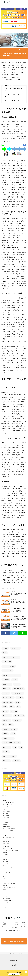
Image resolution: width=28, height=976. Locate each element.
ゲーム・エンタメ (7, 670)
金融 (15, 747)
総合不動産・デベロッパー (10, 729)
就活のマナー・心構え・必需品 (11, 850)
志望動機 (5, 852)
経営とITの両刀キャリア (12, 100)
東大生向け (6, 817)
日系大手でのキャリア (9, 806)
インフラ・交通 (7, 661)
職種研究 (6, 824)
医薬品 (4, 706)
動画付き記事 (6, 841)
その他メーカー (15, 648)
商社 (18, 706)
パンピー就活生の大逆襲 (9, 828)
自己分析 (6, 902)
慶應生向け (6, 815)
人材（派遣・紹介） (17, 693)
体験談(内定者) (6, 826)
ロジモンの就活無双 (8, 830)
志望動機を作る (7, 854)
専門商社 (5, 711)
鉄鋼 (21, 747)
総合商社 (5, 733)
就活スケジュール (8, 848)
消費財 (10, 724)
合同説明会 (6, 896)
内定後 (4, 835)
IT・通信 (5, 648)
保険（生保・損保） (8, 697)
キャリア (5, 800)
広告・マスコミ (7, 715)
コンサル (6, 865)
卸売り (12, 706)
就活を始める (6, 846)
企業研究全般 (7, 872)
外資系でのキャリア (8, 804)
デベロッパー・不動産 (9, 867)
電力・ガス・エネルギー (9, 756)
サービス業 (6, 679)
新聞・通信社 (6, 720)
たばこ (4, 652)
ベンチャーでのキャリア (9, 802)
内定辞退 (6, 839)
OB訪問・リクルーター (9, 887)
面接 (5, 907)
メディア (9, 953)
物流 (5, 878)
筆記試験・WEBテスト (9, 900)
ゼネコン (14, 679)
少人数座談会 (7, 898)
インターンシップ (8, 891)
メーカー (17, 684)
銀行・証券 (6, 751)
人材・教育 (6, 693)
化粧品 (17, 702)
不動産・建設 (6, 688)
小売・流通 (14, 711)
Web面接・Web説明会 (9, 889)
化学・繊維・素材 (7, 702)
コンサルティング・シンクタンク (11, 675)
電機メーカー (6, 761)
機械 (4, 724)
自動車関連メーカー (8, 738)
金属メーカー (6, 747)
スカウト (5, 809)
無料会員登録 (14, 974)
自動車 (13, 733)
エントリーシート (7, 798)
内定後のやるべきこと (9, 837)
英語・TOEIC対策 (8, 904)
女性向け (6, 813)
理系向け (6, 822)
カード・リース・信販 (8, 666)
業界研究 (5, 859)
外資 (5, 876)
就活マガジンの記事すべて (19, 953)
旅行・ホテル (17, 720)
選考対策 (5, 885)
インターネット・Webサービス (11, 657)
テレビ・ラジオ (7, 684)
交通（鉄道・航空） (19, 688)
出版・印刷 (20, 697)
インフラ (6, 863)
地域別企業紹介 (6, 843)
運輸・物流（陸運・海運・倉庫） (11, 742)
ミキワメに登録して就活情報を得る (14, 941)
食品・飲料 (16, 761)
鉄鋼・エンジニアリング (9, 883)
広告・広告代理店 (19, 715)
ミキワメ (3, 953)
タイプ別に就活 (6, 811)
